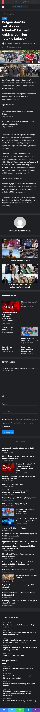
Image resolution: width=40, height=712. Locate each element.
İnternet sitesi (6, 412)
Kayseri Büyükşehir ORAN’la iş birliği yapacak (19, 498)
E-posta (5, 404)
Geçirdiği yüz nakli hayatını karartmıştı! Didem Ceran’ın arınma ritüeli (17, 491)
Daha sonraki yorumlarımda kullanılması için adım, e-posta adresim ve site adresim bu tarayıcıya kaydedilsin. (20, 423)
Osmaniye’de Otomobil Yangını (8, 348)
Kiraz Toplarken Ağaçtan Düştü (8, 328)
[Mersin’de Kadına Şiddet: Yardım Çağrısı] (29, 331)
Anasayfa (7, 14)
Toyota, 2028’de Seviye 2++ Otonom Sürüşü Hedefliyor (26, 520)
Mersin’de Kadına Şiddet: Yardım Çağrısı (29, 339)
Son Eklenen (20, 441)
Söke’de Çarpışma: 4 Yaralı (29, 303)
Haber (13, 14)
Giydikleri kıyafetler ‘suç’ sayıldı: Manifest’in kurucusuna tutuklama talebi (9, 317)
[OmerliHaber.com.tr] (20, 6)
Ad (3, 396)
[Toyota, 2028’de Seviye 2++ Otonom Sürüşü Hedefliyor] (8, 522)
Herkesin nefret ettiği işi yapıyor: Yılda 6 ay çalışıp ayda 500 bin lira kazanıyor (18, 563)
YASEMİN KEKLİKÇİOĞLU (12, 43)
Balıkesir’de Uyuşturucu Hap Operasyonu (27, 349)
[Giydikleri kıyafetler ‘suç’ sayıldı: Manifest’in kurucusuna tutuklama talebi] (10, 306)
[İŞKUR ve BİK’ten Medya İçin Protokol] (8, 578)
